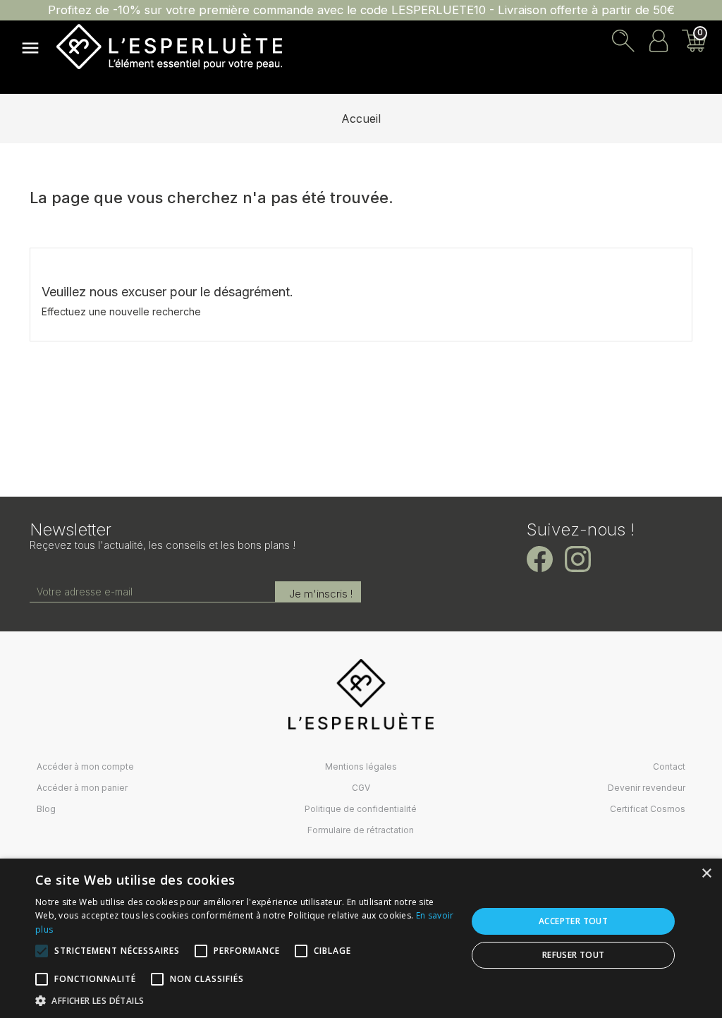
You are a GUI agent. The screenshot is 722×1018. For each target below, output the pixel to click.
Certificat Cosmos (647, 809)
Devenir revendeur (646, 787)
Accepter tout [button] (573, 921)
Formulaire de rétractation (360, 830)
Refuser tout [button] (573, 955)
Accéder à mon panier (82, 787)
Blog (46, 809)
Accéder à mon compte (85, 766)
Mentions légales (361, 766)
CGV (361, 787)
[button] (244, 1000)
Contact (669, 766)
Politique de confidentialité (361, 809)
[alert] (361, 938)
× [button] (706, 873)
